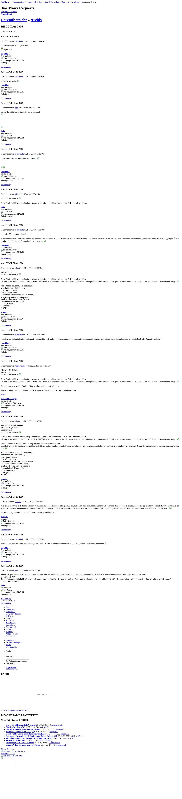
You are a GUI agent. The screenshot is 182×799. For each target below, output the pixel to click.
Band (3, 394)
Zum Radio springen (52, 2)
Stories (8, 618)
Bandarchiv (10, 612)
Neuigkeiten (10, 609)
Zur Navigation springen (10, 2)
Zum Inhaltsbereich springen (32, 2)
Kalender (9, 632)
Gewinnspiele (11, 627)
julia (16, 108)
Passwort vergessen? (11, 669)
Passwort (9, 656)
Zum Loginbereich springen (72, 2)
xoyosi (70, 738)
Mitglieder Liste (12, 634)
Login (8, 651)
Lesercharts (10, 625)
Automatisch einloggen (18, 661)
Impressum (10, 636)
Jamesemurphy (57, 725)
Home (8, 607)
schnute (18, 268)
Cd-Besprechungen (13, 614)
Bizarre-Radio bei (8, 754)
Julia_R (18, 502)
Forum (8, 629)
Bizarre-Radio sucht (9, 13)
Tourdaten (10, 620)
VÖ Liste (9, 616)
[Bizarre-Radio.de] (8, 770)
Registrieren (11, 668)
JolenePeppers (54, 743)
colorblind (19, 41)
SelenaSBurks (77, 736)
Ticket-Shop (10, 623)
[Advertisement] (13, 783)
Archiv (36, 20)
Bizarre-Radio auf (8, 749)
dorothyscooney (46, 740)
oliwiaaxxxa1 (60, 745)
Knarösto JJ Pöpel (22, 366)
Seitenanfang (6, 67)
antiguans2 (44, 727)
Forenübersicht (14, 20)
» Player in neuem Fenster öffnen (14, 710)
